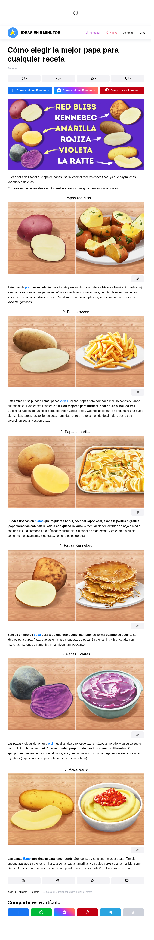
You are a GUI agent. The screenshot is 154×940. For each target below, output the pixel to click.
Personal (94, 32)
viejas (64, 401)
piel (50, 743)
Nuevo (113, 32)
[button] (24, 78)
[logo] (34, 32)
